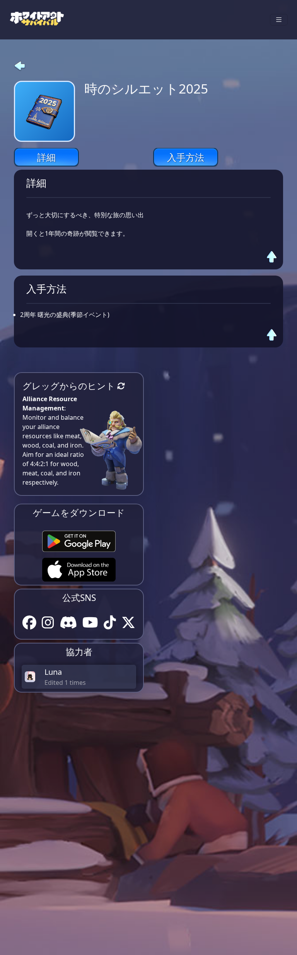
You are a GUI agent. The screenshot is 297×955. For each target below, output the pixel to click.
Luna (53, 672)
